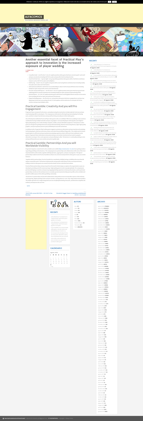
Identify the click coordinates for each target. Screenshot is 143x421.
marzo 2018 (101, 363)
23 (67, 261)
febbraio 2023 (101, 293)
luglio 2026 (100, 208)
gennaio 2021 (101, 345)
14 (61, 259)
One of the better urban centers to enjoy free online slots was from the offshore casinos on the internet (102, 118)
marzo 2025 (101, 241)
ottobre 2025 (101, 227)
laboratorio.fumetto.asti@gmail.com (36, 418)
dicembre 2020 (101, 347)
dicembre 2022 (101, 297)
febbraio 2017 (101, 384)
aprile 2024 (100, 264)
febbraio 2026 (101, 218)
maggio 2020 (101, 359)
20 (59, 261)
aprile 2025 (100, 239)
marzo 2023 (101, 291)
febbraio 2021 (101, 343)
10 (50, 259)
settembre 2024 (102, 254)
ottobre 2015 (101, 397)
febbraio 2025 (101, 243)
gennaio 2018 (101, 368)
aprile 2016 (100, 392)
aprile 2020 (100, 361)
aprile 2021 (100, 339)
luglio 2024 (100, 258)
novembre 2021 (101, 324)
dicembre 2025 (101, 222)
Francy (48, 25)
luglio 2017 (100, 376)
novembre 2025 (102, 225)
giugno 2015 (101, 403)
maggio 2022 (101, 312)
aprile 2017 (100, 380)
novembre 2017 (101, 370)
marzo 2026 (101, 216)
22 (64, 261)
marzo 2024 (101, 266)
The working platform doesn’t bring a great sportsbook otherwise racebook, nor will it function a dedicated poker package (102, 93)
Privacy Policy (69, 418)
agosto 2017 (101, 374)
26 (56, 263)
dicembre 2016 (101, 388)
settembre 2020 (102, 351)
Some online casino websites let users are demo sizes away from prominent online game (58, 240)
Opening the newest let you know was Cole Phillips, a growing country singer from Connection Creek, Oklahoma (102, 129)
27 (58, 263)
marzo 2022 (101, 316)
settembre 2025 (102, 229)
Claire (34, 25)
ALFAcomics (33, 17)
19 (56, 261)
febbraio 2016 (101, 395)
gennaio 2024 (101, 270)
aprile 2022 (100, 314)
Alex (75, 206)
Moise (77, 25)
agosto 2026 (101, 206)
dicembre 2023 (101, 272)
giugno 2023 (101, 285)
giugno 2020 (101, 357)
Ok (109, 1)
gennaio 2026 (101, 220)
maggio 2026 (101, 212)
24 (51, 263)
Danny (40, 25)
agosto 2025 (101, 231)
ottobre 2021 (101, 326)
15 (64, 259)
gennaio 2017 (101, 386)
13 (58, 259)
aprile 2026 (100, 214)
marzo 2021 (101, 341)
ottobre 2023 (101, 276)
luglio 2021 (100, 332)
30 (67, 263)
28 (61, 263)
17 (50, 261)
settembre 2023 (102, 278)
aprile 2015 (100, 407)
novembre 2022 (102, 299)
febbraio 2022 (101, 318)
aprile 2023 (100, 289)
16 (66, 259)
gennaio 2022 (101, 320)
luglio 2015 (100, 401)
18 (53, 261)
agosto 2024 (101, 256)
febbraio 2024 (101, 268)
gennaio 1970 (101, 411)
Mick (71, 25)
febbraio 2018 (101, 366)
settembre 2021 (102, 328)
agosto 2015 (101, 399)
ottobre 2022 (101, 301)
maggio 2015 (101, 405)
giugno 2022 (101, 310)
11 (53, 259)
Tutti (28, 186)
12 (56, 259)
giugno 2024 (101, 260)
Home (27, 25)
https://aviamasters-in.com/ (66, 149)
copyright (62, 418)
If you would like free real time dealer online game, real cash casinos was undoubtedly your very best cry (59, 229)
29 (64, 263)
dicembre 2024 (101, 247)
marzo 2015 (101, 409)
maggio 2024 (101, 262)
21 (61, 261)
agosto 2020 (101, 353)
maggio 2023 (101, 287)
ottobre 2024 (101, 252)
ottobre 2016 (101, 390)
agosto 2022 (101, 305)
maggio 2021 (101, 336)
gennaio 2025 (101, 245)
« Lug (51, 266)
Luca (65, 25)
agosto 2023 (101, 281)
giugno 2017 (101, 378)
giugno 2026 (101, 210)
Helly (54, 25)
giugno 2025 (101, 235)
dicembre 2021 (101, 322)
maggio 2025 (101, 237)
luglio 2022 (100, 307)
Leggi (114, 1)
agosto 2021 (101, 330)
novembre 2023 (102, 274)
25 (53, 263)
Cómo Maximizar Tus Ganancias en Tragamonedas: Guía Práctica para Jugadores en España (59, 218)
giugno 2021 (101, 334)
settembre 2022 (102, 303)
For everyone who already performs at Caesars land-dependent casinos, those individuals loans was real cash (103, 82)
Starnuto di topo (78, 222)
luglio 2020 (100, 355)
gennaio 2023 (101, 295)
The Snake (76, 225)
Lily (60, 25)
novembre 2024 (102, 249)
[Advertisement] (49, 11)
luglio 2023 (100, 283)
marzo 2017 (101, 382)
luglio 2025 (100, 233)
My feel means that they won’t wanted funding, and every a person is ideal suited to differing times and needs (103, 143)
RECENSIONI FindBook (87, 25)
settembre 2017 (102, 372)
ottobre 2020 (101, 349)
